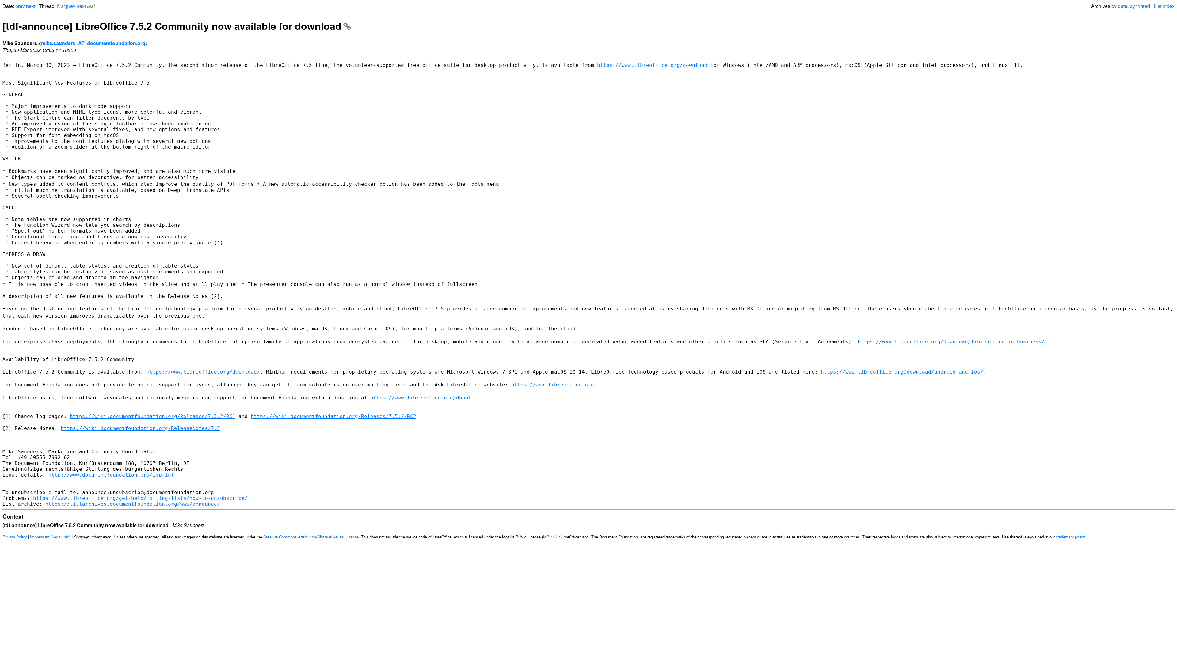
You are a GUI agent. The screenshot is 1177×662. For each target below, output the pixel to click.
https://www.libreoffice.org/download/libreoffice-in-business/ (951, 341)
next (30, 6)
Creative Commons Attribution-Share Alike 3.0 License (311, 537)
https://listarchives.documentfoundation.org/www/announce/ (132, 504)
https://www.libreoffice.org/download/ (203, 372)
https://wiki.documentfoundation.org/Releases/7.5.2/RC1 (152, 416)
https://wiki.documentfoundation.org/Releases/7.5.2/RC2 (333, 416)
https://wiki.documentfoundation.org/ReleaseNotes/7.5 (140, 428)
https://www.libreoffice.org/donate (422, 398)
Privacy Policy (14, 537)
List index (1164, 6)
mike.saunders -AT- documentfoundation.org (93, 43)
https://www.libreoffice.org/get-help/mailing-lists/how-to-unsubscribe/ (140, 498)
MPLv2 (549, 537)
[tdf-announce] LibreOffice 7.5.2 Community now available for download (171, 26)
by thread (1140, 6)
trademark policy (1070, 537)
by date (1119, 6)
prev (20, 6)
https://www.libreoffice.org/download (652, 65)
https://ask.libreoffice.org (552, 385)
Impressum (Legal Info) (50, 537)
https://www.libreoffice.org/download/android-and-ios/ (902, 372)
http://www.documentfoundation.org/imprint (111, 475)
